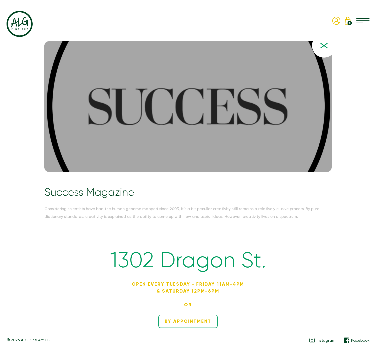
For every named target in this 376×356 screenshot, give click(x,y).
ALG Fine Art (20, 24)
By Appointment (188, 321)
